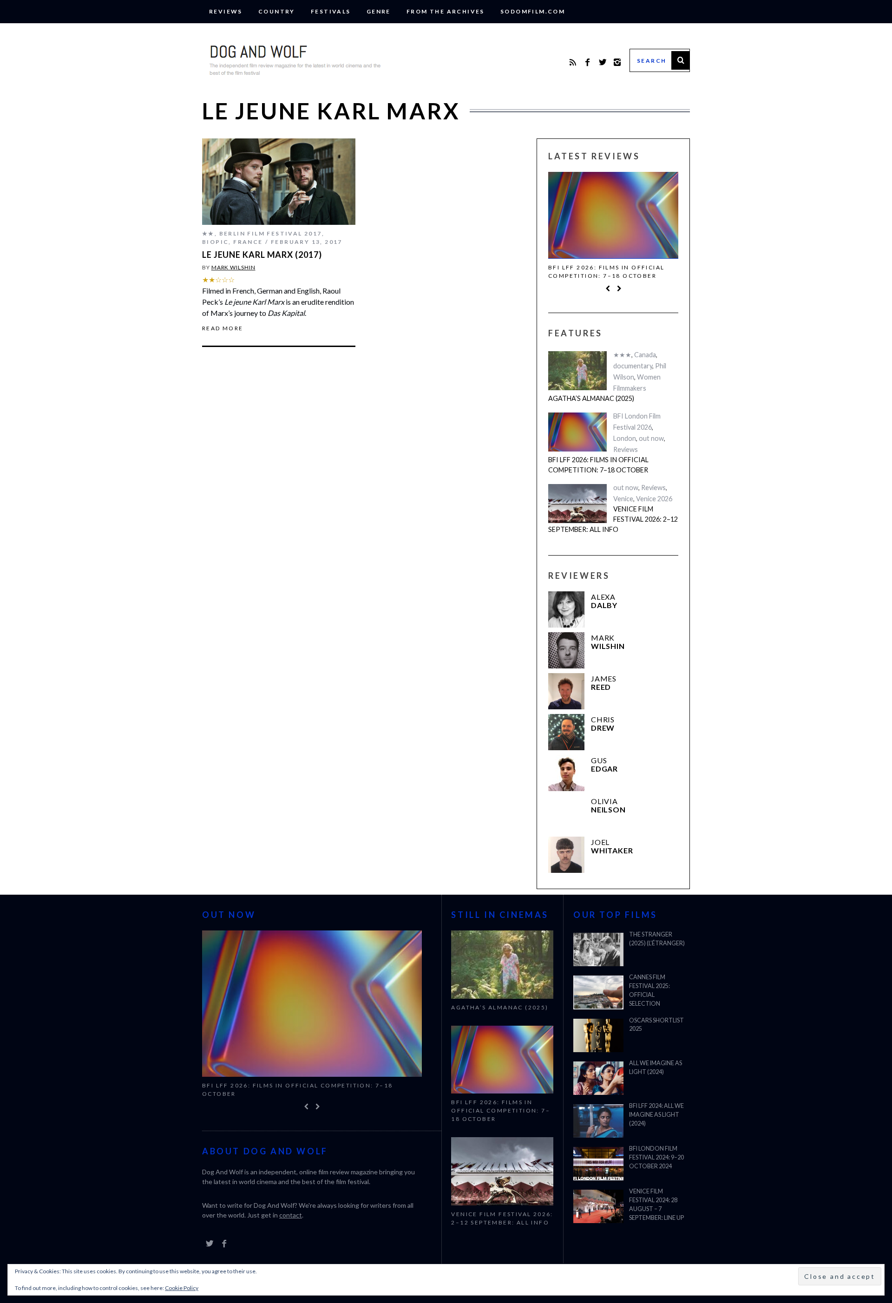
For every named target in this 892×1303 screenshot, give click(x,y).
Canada (645, 355)
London (624, 438)
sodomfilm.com (532, 11)
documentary (632, 366)
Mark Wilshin (233, 267)
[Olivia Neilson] (566, 814)
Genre (379, 11)
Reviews (226, 11)
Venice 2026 (654, 499)
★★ (208, 233)
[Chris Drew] (566, 732)
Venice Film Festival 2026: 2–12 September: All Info (613, 519)
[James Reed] (566, 691)
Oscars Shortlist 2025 (656, 1025)
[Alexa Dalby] (566, 609)
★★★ (622, 355)
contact (290, 1215)
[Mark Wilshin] (566, 650)
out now (651, 438)
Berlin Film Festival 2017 (270, 233)
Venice (623, 499)
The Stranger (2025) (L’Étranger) (657, 939)
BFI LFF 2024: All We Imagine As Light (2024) (656, 1114)
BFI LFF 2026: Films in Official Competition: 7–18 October (606, 271)
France (247, 241)
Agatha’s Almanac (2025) (591, 398)
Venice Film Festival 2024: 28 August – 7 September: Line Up (656, 1204)
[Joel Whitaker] (566, 855)
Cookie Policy (181, 1287)
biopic (215, 241)
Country (276, 11)
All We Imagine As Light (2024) (655, 1067)
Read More (222, 328)
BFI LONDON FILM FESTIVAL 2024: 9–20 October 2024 (656, 1157)
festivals (331, 11)
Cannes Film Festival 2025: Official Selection (649, 990)
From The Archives (446, 11)
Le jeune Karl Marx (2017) (262, 254)
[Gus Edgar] (566, 773)
